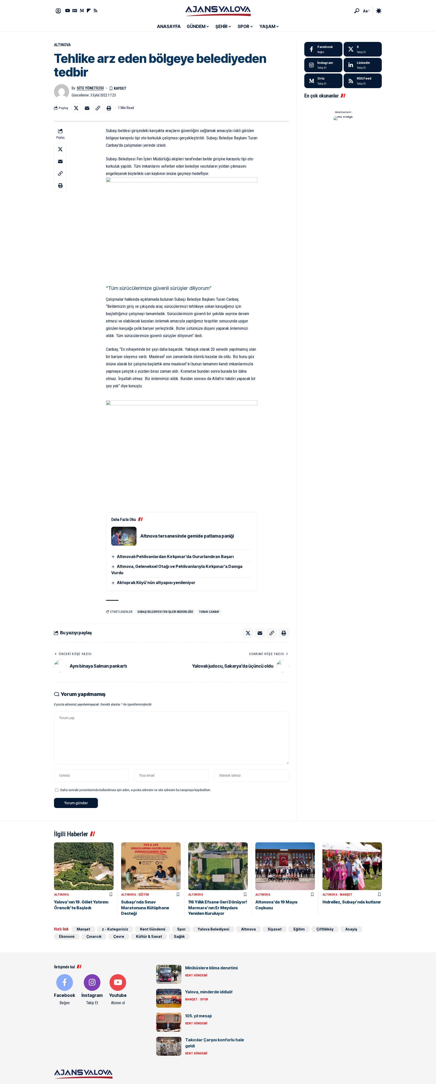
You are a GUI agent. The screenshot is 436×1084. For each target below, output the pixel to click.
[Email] (87, 108)
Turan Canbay (209, 612)
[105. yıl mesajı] (168, 1022)
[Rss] (95, 10)
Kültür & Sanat (149, 936)
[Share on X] (76, 108)
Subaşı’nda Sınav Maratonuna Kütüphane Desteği (145, 907)
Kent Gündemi (152, 929)
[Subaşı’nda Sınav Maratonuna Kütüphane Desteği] (151, 866)
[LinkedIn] (363, 65)
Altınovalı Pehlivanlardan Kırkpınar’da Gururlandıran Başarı (175, 556)
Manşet (346, 894)
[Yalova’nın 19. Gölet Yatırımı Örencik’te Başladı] (84, 866)
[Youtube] (118, 990)
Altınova (62, 44)
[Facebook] (323, 49)
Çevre (118, 936)
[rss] (363, 80)
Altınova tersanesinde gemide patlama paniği (187, 536)
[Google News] (74, 10)
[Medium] (323, 80)
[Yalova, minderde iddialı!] (168, 998)
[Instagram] (323, 65)
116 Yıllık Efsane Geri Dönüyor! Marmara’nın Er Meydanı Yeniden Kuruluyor (217, 907)
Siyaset (275, 929)
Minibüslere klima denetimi (211, 967)
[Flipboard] (88, 10)
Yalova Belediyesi (213, 929)
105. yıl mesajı (198, 1015)
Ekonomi (66, 936)
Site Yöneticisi (90, 88)
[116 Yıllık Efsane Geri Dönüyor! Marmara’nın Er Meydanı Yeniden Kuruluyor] (218, 866)
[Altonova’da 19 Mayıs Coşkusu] (285, 866)
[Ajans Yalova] (218, 11)
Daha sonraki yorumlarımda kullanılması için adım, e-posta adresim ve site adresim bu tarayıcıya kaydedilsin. (135, 790)
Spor (181, 929)
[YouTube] (67, 10)
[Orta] (81, 10)
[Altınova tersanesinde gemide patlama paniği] (124, 536)
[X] (363, 49)
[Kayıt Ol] (58, 11)
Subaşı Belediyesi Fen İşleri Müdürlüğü (165, 612)
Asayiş (351, 929)
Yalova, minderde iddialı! (209, 991)
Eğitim (144, 894)
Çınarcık (93, 936)
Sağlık (179, 936)
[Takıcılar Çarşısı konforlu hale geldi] (168, 1046)
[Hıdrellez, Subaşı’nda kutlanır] (352, 866)
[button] (356, 10)
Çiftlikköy (325, 929)
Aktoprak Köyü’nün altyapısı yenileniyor (156, 582)
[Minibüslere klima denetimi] (168, 974)
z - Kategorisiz (115, 929)
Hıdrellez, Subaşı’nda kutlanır (351, 901)
